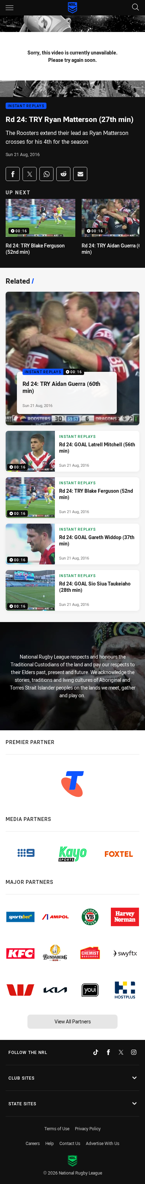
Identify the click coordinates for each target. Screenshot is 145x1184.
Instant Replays (26, 106)
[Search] (135, 7)
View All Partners (73, 1021)
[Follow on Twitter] (121, 1052)
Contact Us (69, 1143)
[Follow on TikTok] (96, 1052)
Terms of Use (56, 1128)
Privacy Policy (88, 1128)
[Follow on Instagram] (134, 1052)
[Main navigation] (9, 8)
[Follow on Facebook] (108, 1052)
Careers (33, 1143)
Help (49, 1143)
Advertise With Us (102, 1143)
